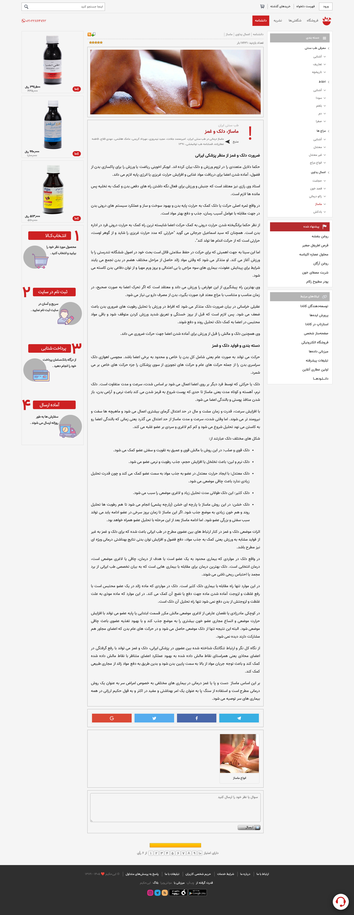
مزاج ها (321, 131)
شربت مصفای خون (315, 272)
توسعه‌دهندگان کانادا (314, 306)
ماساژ (318, 204)
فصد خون (316, 188)
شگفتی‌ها (295, 20)
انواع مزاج (316, 162)
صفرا (319, 121)
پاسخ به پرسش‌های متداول (142, 874)
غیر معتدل (315, 155)
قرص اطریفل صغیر (315, 245)
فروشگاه (312, 20)
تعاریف (317, 64)
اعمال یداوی (318, 172)
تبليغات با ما (172, 874)
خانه (327, 20)
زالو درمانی (315, 196)
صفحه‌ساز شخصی (316, 333)
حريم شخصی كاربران (198, 874)
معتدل (318, 147)
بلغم (319, 106)
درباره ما (245, 874)
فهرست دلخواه (305, 6)
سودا (319, 98)
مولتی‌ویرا (166, 883)
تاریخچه (317, 72)
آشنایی (317, 56)
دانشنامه (261, 20)
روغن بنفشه (320, 236)
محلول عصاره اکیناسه (313, 254)
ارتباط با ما (263, 874)
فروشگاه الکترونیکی (314, 342)
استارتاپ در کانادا (316, 324)
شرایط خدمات (225, 874)
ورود (326, 6)
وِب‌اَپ (190, 883)
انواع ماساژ (239, 778)
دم (320, 113)
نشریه (278, 20)
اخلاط (322, 81)
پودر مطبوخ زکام (317, 281)
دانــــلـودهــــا (320, 378)
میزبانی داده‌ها (318, 351)
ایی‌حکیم (145, 883)
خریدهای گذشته (280, 6)
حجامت (317, 181)
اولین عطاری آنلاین (315, 369)
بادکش (317, 212)
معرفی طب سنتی (315, 48)
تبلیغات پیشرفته (317, 360)
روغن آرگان (320, 263)
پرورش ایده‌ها (319, 315)
